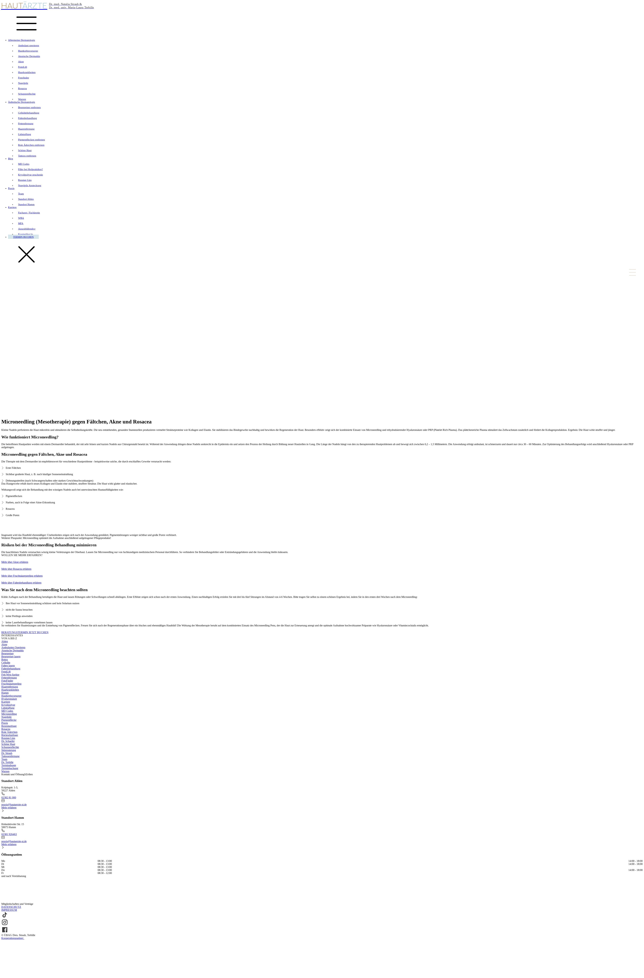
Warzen (22, 99)
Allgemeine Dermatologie (21, 40)
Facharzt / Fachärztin (29, 212)
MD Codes (23, 164)
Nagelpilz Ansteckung (29, 185)
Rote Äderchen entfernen (31, 145)
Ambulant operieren (28, 45)
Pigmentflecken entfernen (31, 139)
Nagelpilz (23, 83)
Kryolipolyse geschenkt (30, 174)
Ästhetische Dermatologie (21, 102)
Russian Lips (25, 180)
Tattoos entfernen (27, 155)
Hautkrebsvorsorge (28, 51)
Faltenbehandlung (27, 118)
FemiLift (22, 67)
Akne (21, 61)
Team (21, 193)
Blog (10, 158)
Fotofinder (23, 77)
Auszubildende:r (26, 228)
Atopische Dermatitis (29, 56)
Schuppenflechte (27, 93)
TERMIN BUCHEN (23, 237)
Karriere (12, 207)
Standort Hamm (26, 204)
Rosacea (22, 88)
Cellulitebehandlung (28, 112)
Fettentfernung (25, 123)
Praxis (11, 188)
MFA (20, 223)
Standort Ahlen (26, 199)
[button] (322, 795)
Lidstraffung (24, 134)
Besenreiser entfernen (29, 107)
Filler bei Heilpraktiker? (30, 169)
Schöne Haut (25, 150)
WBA (21, 218)
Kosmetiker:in (25, 234)
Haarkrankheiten (27, 72)
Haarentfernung (26, 129)
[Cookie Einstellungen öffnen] (26, 975)
